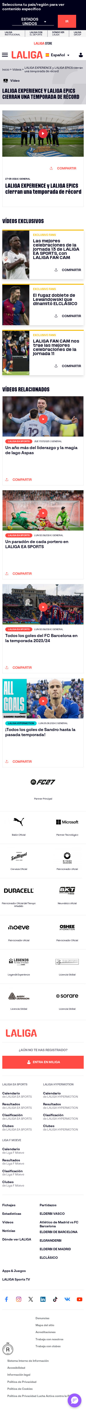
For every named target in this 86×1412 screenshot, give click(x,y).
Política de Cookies (20, 1388)
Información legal (18, 1374)
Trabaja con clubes (48, 1346)
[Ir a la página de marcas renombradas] (18, 1349)
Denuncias (42, 1318)
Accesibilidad (16, 1367)
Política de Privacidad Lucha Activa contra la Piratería (43, 1395)
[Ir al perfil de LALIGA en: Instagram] (18, 1300)
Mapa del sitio (45, 1325)
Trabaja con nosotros (49, 1339)
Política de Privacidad (21, 1381)
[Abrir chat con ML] (74, 1400)
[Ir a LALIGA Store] (43, 43)
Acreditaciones (45, 1332)
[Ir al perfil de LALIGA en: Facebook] (6, 1300)
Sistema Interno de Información (28, 1360)
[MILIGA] (79, 55)
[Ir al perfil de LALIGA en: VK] (67, 1300)
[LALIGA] (27, 55)
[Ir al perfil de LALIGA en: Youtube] (79, 1300)
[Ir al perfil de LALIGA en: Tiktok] (55, 1300)
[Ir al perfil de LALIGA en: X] (31, 1300)
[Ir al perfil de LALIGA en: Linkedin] (43, 1300)
